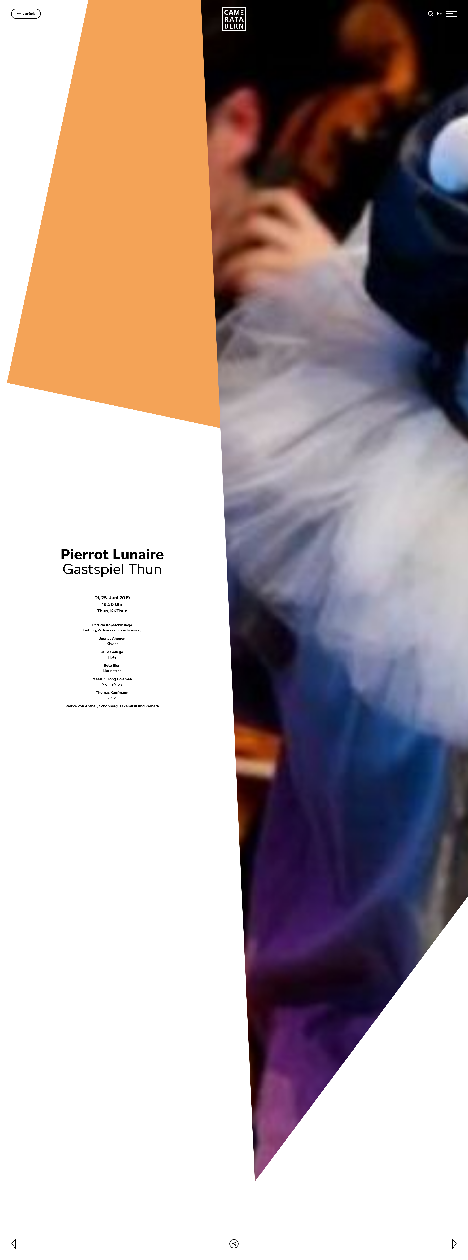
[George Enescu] (454, 1243)
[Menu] (451, 13)
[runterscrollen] (234, 896)
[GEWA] (234, 19)
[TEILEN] (234, 1243)
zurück (29, 13)
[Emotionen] (13, 1243)
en (439, 13)
